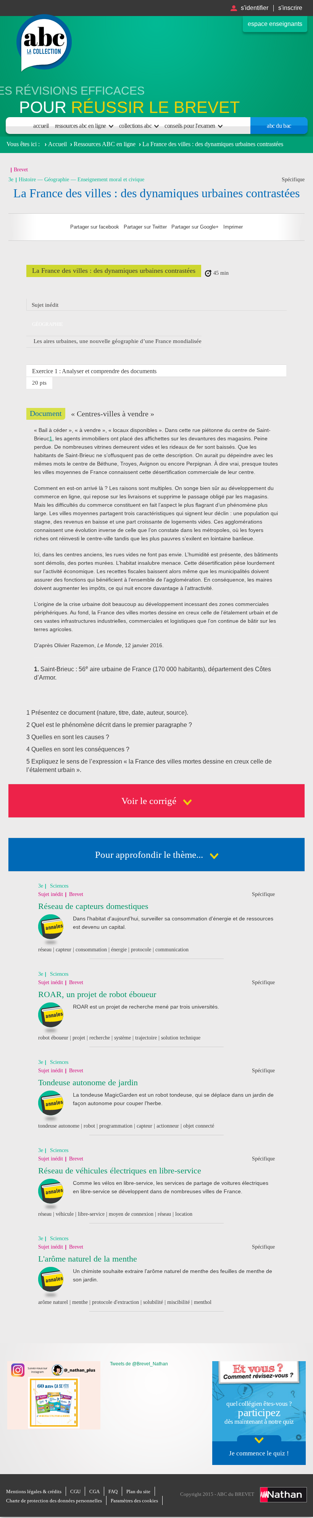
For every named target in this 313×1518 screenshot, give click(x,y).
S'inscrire (290, 8)
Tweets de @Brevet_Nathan (139, 1364)
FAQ (113, 1491)
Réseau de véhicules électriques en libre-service (119, 1170)
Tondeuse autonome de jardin (88, 1082)
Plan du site (138, 1491)
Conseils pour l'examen (190, 125)
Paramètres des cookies (134, 1500)
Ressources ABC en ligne (80, 125)
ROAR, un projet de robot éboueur (97, 994)
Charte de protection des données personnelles (54, 1500)
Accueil (41, 125)
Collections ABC (135, 125)
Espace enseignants (275, 24)
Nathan (283, 1494)
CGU (75, 1491)
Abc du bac (279, 125)
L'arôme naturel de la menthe (87, 1258)
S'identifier (254, 8)
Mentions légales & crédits (33, 1491)
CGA (94, 1491)
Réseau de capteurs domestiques (93, 906)
